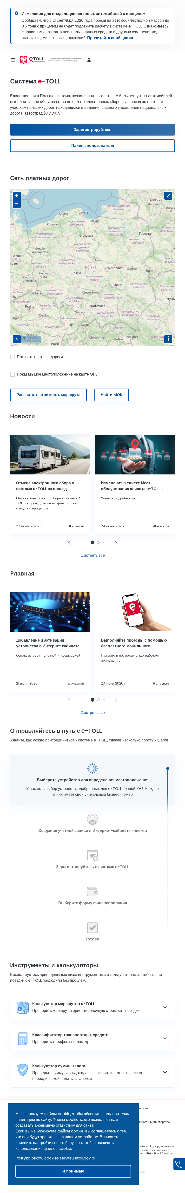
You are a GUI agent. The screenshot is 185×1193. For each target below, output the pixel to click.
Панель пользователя (92, 145)
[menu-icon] (13, 60)
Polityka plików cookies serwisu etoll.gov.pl (55, 1158)
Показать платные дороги (40, 357)
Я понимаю (73, 1171)
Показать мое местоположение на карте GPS (57, 374)
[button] (115, 543)
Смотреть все (92, 555)
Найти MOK (112, 395)
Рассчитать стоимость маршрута (48, 395)
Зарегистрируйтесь (93, 129)
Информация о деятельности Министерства (139, 1122)
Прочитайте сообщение (110, 38)
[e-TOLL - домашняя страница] (37, 60)
